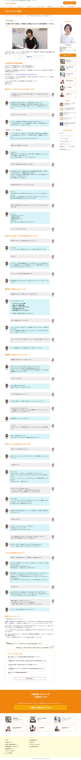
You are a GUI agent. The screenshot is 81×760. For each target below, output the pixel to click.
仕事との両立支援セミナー (12, 744)
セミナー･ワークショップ (65, 135)
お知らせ (61, 133)
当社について (20, 6)
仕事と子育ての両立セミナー (10, 20)
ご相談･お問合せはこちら (40, 707)
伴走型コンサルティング (64, 144)
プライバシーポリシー (35, 744)
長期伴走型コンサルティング (12, 746)
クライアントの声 (40, 6)
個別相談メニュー (10, 748)
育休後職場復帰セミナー (64, 149)
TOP (10, 6)
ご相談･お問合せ (70, 2)
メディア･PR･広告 (63, 138)
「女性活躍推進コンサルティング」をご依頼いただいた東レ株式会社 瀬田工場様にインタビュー (24, 643)
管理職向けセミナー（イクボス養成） (67, 146)
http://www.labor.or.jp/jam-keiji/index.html (26, 74)
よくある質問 (60, 6)
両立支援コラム (51, 6)
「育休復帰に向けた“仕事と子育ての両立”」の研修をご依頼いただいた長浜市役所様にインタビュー (34, 647)
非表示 (31, 56)
